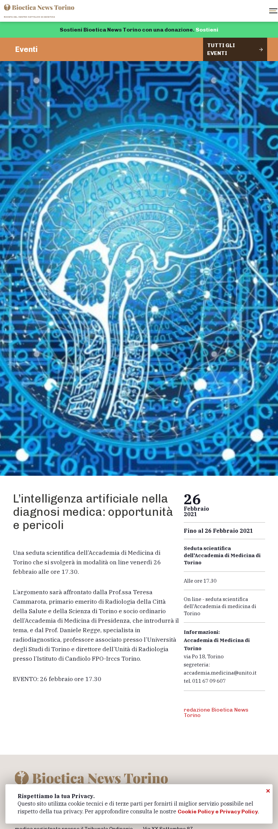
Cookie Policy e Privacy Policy (218, 811)
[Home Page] (40, 11)
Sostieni (207, 29)
